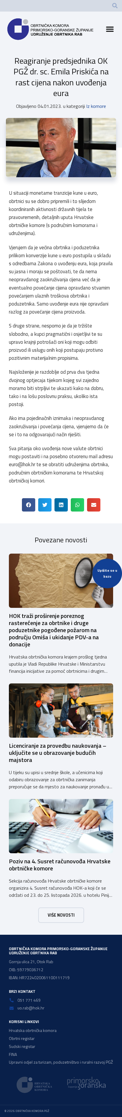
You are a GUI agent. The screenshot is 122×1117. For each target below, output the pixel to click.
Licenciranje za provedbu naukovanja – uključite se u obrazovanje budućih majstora (57, 752)
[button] (115, 5)
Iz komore (96, 106)
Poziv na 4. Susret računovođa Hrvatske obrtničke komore (59, 864)
